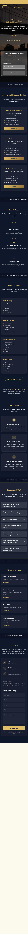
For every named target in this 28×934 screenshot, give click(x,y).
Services (14, 35)
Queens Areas (7, 359)
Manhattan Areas (9, 339)
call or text (14, 40)
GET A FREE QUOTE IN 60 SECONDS (15, 84)
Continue (14, 73)
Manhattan (7, 306)
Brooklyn (7, 303)
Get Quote (14, 128)
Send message (14, 728)
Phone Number (7, 63)
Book (5, 6)
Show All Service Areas (14, 379)
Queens (7, 308)
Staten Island (8, 312)
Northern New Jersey (18, 389)
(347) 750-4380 (13, 199)
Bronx (6, 310)
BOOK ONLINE (23, 199)
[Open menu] (24, 6)
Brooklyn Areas (8, 320)
